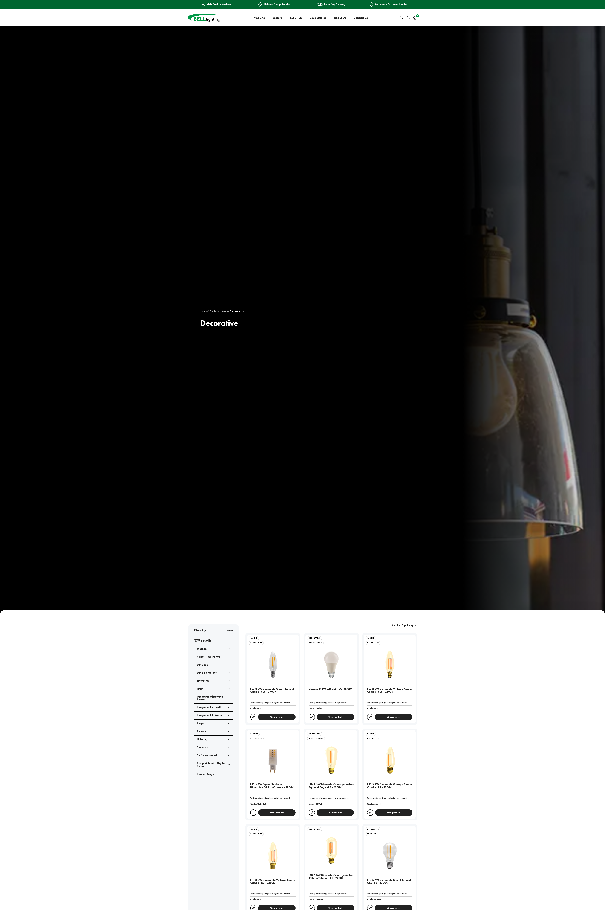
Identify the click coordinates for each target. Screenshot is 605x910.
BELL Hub (296, 18)
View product (277, 717)
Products (259, 18)
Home (203, 310)
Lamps (225, 310)
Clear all (229, 630)
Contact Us (361, 18)
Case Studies (318, 18)
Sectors (277, 18)
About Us (340, 18)
